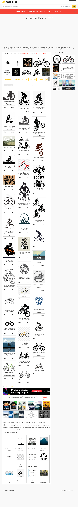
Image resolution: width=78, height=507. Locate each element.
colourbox (25, 79)
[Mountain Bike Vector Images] (24, 143)
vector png (33, 79)
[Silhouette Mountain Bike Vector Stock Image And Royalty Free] (9, 323)
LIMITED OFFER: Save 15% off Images (19, 54)
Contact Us (70, 490)
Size (15, 85)
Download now (57, 11)
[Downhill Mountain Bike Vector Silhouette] (39, 326)
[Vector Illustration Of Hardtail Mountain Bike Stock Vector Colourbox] (9, 367)
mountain (17, 79)
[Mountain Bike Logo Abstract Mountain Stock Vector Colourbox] (9, 301)
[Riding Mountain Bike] (39, 236)
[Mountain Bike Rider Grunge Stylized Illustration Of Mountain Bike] (9, 223)
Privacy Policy (64, 490)
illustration (41, 79)
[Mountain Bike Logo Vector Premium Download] (24, 219)
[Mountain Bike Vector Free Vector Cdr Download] (24, 192)
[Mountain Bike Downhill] (39, 149)
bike (12, 386)
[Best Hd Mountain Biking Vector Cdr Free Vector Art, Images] (9, 159)
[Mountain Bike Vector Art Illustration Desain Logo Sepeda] (39, 208)
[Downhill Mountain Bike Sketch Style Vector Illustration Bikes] (24, 244)
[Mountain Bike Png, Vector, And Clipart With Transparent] (24, 334)
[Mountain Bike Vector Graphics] (24, 290)
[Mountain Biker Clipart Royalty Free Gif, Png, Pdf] (24, 310)
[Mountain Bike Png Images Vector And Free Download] (39, 276)
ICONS (28, 2)
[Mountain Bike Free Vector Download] (39, 255)
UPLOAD (73, 2)
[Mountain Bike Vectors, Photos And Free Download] (9, 345)
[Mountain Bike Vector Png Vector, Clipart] (9, 201)
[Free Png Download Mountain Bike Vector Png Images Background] (24, 165)
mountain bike (8, 79)
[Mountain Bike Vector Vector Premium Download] (39, 301)
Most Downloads (8, 85)
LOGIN (65, 2)
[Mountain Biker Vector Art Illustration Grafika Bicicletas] (39, 124)
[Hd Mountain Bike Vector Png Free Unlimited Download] (9, 95)
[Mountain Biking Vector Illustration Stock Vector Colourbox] (24, 269)
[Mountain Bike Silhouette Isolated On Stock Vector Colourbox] (39, 347)
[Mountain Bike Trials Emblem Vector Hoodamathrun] (9, 250)
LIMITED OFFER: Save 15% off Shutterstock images (20, 397)
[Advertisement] (39, 32)
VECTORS (22, 2)
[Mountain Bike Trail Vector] (9, 141)
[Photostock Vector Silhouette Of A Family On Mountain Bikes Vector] (24, 355)
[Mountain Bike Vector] (9, 180)
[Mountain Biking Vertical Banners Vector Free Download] (9, 118)
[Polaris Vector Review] (39, 365)
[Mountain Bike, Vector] (24, 374)
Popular (19, 85)
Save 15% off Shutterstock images (64, 53)
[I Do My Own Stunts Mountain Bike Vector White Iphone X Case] (39, 176)
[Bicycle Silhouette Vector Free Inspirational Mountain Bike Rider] (39, 98)
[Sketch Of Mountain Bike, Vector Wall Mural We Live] (9, 276)
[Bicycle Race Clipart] (24, 99)
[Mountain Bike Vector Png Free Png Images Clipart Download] (24, 121)
